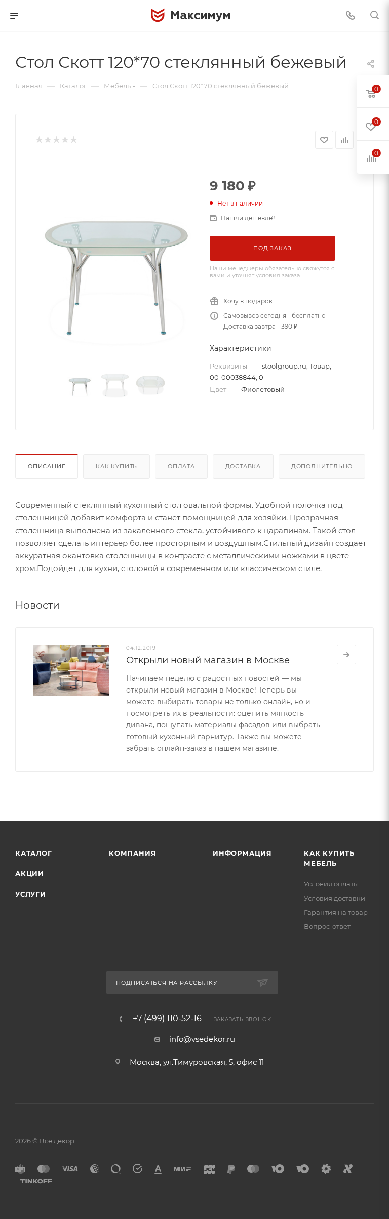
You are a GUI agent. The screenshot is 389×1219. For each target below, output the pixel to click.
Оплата (181, 466)
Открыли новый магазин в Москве (208, 660)
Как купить (116, 466)
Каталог (33, 853)
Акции (29, 873)
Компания (132, 853)
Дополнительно (322, 466)
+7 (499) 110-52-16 (167, 1018)
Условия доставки (334, 898)
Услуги (30, 894)
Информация (242, 853)
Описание (46, 466)
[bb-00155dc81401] (114, 260)
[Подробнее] (346, 654)
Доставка (243, 466)
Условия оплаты (331, 884)
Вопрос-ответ (327, 926)
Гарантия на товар (336, 912)
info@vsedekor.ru (202, 1039)
